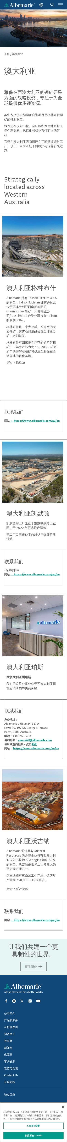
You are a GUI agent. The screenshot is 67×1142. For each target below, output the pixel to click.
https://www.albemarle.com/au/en (36, 748)
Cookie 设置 (33, 1125)
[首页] (19, 4)
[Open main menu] (60, 4)
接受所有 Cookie (33, 1135)
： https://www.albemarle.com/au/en (35, 421)
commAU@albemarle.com (35, 740)
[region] (33, 1122)
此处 (34, 744)
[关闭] (63, 1107)
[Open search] (52, 4)
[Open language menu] (40, 4)
